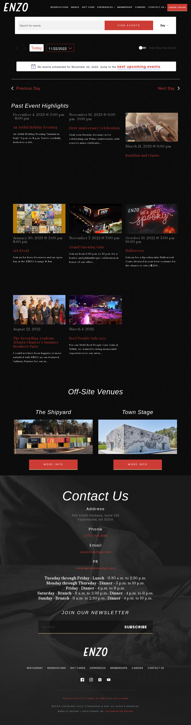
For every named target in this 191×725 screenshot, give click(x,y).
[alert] (96, 66)
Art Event (21, 250)
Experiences (105, 7)
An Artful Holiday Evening (35, 127)
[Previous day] (17, 48)
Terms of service (98, 698)
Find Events (129, 25)
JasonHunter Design (119, 711)
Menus (75, 7)
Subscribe (135, 627)
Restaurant (35, 668)
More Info (53, 464)
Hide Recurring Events (162, 47)
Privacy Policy (73, 698)
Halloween (135, 250)
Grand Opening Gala (86, 247)
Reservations (59, 7)
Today (36, 47)
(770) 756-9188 (95, 536)
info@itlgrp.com (95, 552)
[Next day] (24, 48)
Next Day (166, 88)
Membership (124, 7)
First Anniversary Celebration (94, 128)
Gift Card (88, 7)
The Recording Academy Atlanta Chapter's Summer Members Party (35, 342)
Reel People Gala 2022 (87, 338)
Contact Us (156, 7)
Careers (140, 7)
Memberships (118, 668)
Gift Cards (77, 668)
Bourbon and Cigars (142, 155)
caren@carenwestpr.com (95, 568)
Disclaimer (120, 698)
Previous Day (28, 88)
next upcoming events (138, 66)
